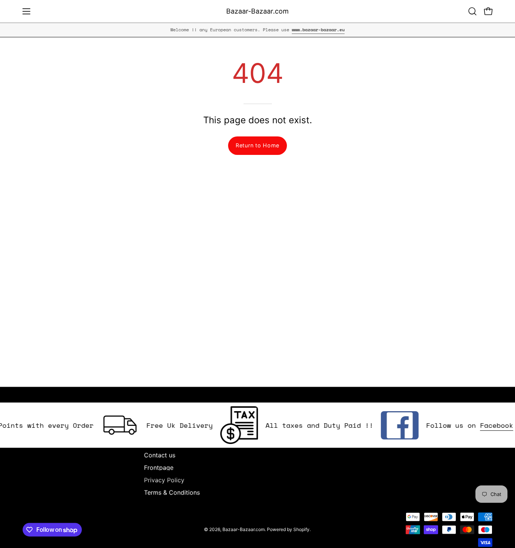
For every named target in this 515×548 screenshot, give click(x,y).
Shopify (301, 529)
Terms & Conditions (172, 492)
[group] (257, 30)
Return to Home (257, 145)
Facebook (489, 425)
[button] (472, 11)
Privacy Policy (164, 480)
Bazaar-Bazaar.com (257, 11)
